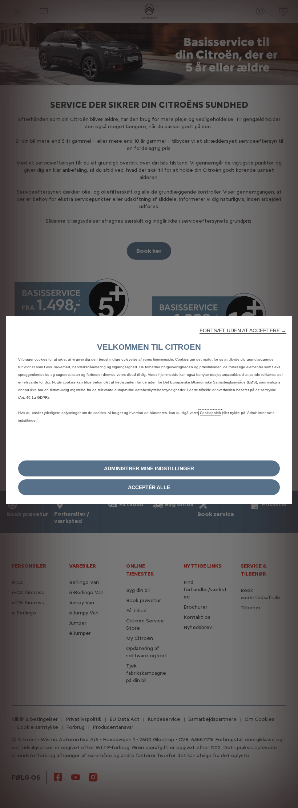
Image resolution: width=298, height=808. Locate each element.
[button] (243, 330)
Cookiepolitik (210, 413)
